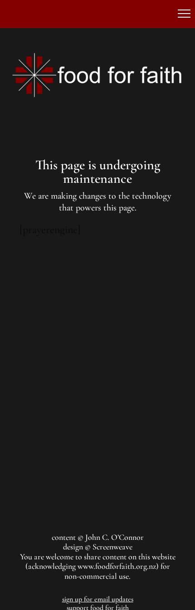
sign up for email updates (97, 599)
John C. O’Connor (114, 537)
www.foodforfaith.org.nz (117, 566)
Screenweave (112, 547)
